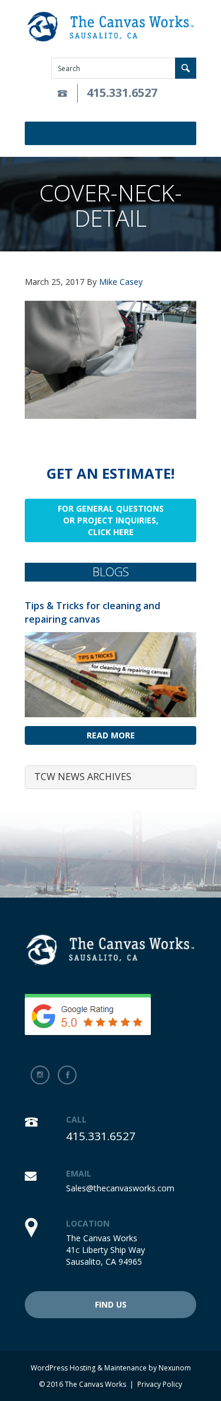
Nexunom (175, 1368)
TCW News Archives (82, 776)
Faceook (67, 1075)
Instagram (40, 1075)
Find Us (111, 1304)
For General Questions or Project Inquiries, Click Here (111, 520)
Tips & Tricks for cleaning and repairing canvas (92, 612)
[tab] (110, 777)
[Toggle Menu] (189, 133)
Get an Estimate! (110, 473)
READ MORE (111, 735)
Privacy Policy (159, 1384)
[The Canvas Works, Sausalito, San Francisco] (110, 27)
